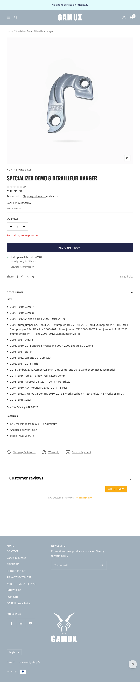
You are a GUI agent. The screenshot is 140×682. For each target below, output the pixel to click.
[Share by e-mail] (33, 277)
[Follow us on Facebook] (11, 623)
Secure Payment (81, 452)
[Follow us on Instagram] (21, 623)
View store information (22, 266)
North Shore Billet (20, 169)
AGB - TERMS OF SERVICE (21, 583)
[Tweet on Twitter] (27, 276)
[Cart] (131, 17)
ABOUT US (13, 564)
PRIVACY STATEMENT (19, 577)
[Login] (123, 17)
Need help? (126, 276)
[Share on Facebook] (17, 276)
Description (15, 292)
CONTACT (12, 551)
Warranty (53, 452)
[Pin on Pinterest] (22, 276)
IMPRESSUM (14, 590)
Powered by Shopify (29, 662)
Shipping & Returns (24, 452)
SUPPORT (12, 596)
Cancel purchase (16, 557)
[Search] (15, 17)
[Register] (101, 565)
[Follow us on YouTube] (30, 623)
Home (10, 31)
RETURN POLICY (16, 570)
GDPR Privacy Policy (19, 603)
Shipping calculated (34, 196)
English (12, 652)
